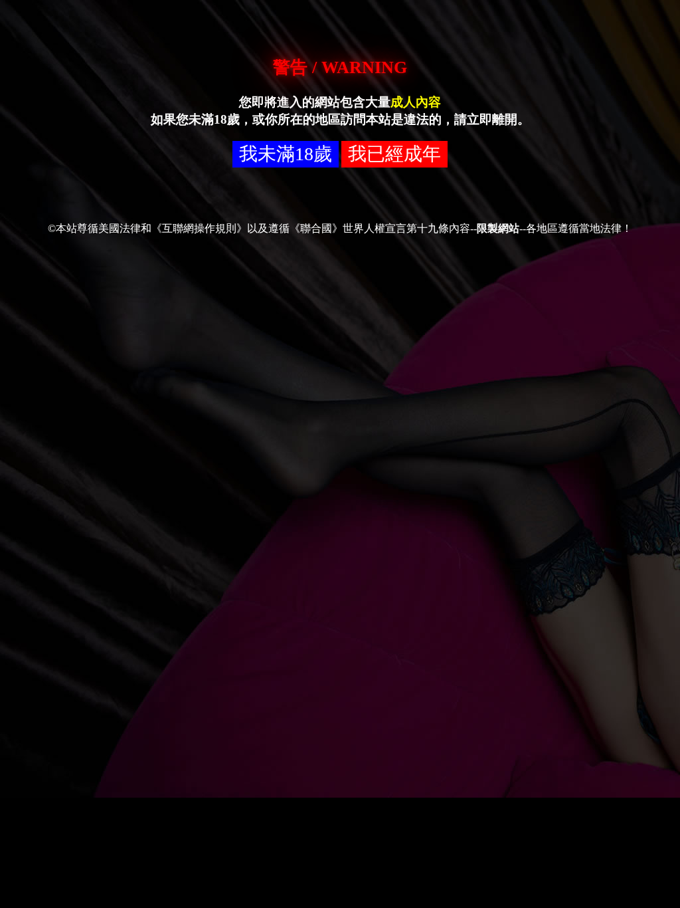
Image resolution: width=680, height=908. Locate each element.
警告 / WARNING (340, 67)
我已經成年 (394, 154)
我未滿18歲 (285, 154)
